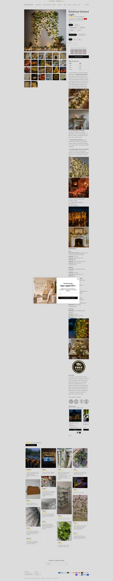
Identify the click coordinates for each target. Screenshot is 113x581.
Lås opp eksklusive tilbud (68, 297)
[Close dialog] (78, 279)
